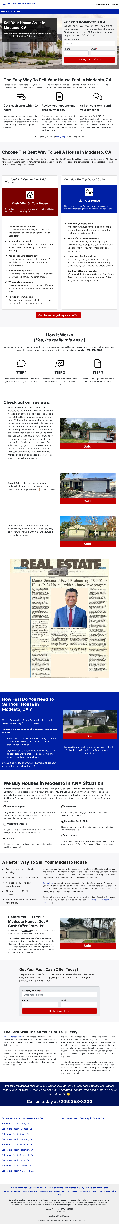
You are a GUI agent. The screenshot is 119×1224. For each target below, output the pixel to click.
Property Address (73, 39)
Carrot (82, 1220)
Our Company (85, 1191)
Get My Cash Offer (19, 1188)
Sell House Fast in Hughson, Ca (17, 1129)
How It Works (71, 1191)
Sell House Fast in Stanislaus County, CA (22, 1118)
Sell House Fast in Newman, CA (17, 1144)
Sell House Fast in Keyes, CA (16, 1134)
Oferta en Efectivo (29, 1191)
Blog (59, 1195)
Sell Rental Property (11, 1191)
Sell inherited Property (74, 1188)
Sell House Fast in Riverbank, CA (18, 1155)
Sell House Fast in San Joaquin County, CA (82, 1118)
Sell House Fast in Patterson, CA (17, 1150)
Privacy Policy (110, 1191)
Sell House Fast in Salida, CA (16, 1160)
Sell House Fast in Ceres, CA (15, 1123)
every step (61, 136)
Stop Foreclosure (56, 1188)
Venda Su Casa (46, 1191)
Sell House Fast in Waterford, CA (18, 1171)
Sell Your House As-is (38, 1188)
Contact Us (59, 1191)
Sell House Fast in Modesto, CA (17, 1139)
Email (94, 49)
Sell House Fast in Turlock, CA (16, 1165)
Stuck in (12, 1037)
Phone (67, 49)
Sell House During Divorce (97, 1188)
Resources (97, 1191)
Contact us (48, 883)
